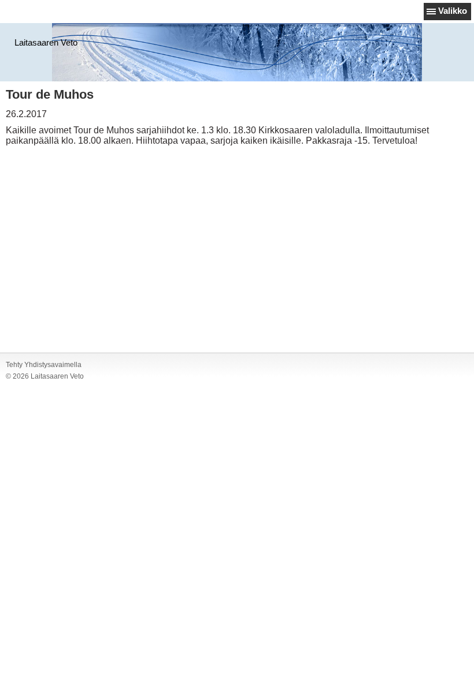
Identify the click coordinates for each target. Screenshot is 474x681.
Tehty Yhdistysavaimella (44, 365)
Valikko (452, 11)
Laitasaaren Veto (45, 42)
